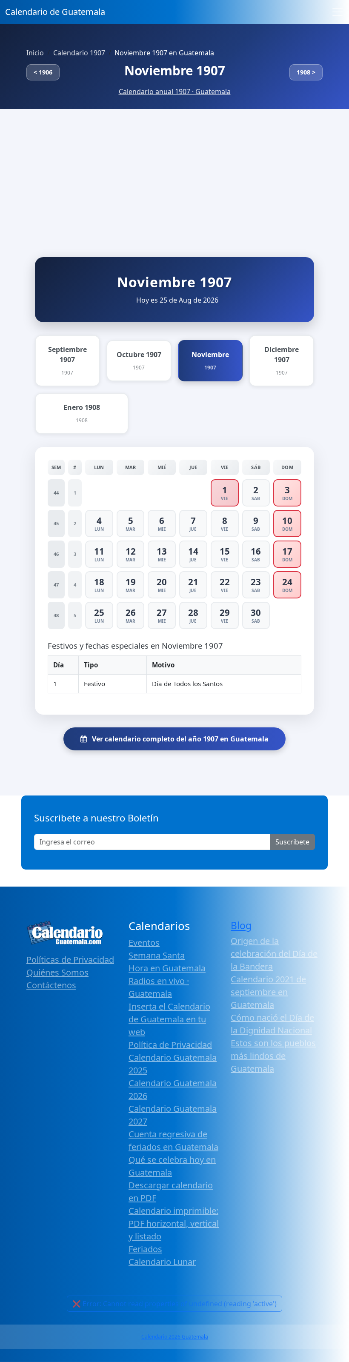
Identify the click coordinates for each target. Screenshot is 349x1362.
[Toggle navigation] (337, 12)
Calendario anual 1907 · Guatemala (175, 91)
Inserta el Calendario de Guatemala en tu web (169, 1019)
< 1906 (43, 72)
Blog (241, 925)
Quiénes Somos (57, 972)
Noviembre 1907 (174, 70)
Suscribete (292, 842)
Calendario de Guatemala (55, 11)
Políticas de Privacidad (70, 959)
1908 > (306, 72)
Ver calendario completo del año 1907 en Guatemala (179, 739)
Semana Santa (157, 955)
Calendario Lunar (162, 1262)
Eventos (144, 942)
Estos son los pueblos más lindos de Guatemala (273, 1055)
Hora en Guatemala (167, 968)
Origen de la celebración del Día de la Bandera (274, 953)
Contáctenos (51, 985)
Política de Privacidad (170, 1044)
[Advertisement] (174, 172)
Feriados (145, 1249)
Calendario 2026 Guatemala (174, 1336)
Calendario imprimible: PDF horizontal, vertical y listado (174, 1223)
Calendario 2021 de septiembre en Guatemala (268, 991)
